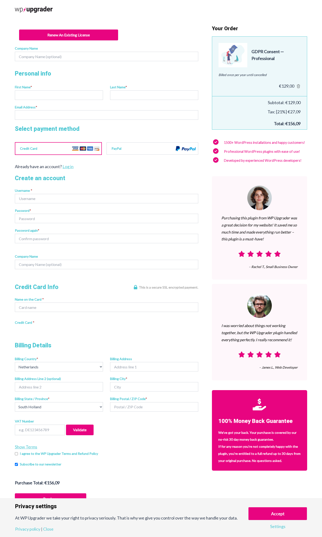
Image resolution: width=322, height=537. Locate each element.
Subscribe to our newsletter (40, 464)
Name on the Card (29, 299)
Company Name (26, 48)
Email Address (26, 107)
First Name (23, 87)
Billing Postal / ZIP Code (128, 399)
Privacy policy (27, 529)
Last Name (118, 87)
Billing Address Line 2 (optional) (38, 379)
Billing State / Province (32, 399)
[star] (241, 253)
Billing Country (26, 359)
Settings (277, 526)
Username (23, 190)
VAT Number (24, 421)
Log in (68, 166)
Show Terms (26, 446)
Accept (278, 513)
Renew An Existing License (68, 35)
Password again (27, 230)
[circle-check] (216, 142)
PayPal (116, 148)
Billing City (118, 379)
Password (23, 211)
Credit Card (28, 148)
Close (48, 529)
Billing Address (121, 359)
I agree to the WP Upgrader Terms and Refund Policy (59, 454)
